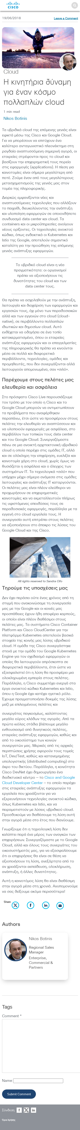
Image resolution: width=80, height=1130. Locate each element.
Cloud (10, 72)
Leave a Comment (66, 18)
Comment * (12, 1016)
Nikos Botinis (15, 118)
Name (7, 1081)
